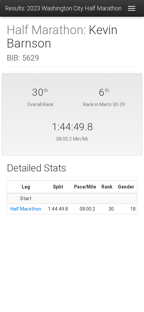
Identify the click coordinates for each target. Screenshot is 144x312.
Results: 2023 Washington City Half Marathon (63, 8)
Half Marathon (25, 209)
